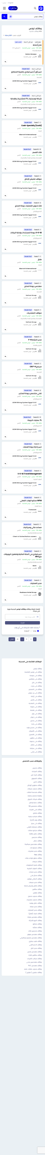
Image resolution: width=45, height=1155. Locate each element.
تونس (4, 3)
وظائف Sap (38, 854)
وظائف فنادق (37, 813)
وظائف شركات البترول (35, 799)
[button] (35, 8)
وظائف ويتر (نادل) (36, 820)
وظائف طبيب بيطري (35, 941)
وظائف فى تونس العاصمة (33, 672)
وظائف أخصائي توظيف (34, 879)
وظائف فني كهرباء (35, 809)
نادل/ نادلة (37, 45)
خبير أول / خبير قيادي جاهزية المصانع (26, 72)
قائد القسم (37, 152)
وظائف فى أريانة (36, 696)
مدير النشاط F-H (35, 339)
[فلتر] (11, 17)
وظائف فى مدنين (36, 721)
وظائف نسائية (37, 927)
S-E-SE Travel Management (30, 473)
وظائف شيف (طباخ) (35, 913)
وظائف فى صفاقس (35, 679)
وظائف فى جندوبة (36, 741)
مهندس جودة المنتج (33, 286)
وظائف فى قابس (36, 700)
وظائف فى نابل (37, 682)
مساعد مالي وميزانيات (32, 527)
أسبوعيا (26, 631)
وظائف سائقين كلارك (35, 955)
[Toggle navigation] (4, 8)
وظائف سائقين (37, 889)
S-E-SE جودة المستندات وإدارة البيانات (26, 232)
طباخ (40, 259)
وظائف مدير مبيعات (35, 882)
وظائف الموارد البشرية (34, 868)
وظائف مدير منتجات (35, 872)
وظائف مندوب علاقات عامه (33, 969)
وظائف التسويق (36, 778)
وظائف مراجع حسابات (35, 830)
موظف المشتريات (34, 313)
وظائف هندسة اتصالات (34, 792)
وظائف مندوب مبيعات (34, 789)
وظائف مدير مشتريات (35, 851)
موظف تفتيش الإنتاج (33, 179)
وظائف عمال (38, 841)
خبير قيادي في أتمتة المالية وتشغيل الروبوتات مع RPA (23, 555)
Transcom (32, 510)
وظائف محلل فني (36, 875)
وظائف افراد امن (36, 775)
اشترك (22, 623)
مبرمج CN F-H (36, 366)
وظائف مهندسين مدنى (34, 962)
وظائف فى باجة (36, 724)
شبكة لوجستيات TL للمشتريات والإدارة (26, 98)
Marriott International (27, 135)
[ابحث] (4, 16)
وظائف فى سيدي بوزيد (34, 727)
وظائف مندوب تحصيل (35, 896)
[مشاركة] (5, 62)
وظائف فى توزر (37, 714)
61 (17, 639)
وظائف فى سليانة (36, 748)
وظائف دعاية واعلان (35, 803)
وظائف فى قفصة (36, 710)
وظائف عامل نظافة (35, 834)
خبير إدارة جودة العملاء (32, 447)
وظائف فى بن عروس (35, 693)
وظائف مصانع (37, 924)
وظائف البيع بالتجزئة (35, 920)
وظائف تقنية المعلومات (34, 865)
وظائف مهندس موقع (35, 934)
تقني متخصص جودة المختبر (30, 393)
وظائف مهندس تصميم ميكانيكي (31, 938)
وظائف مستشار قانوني (34, 827)
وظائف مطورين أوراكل (34, 785)
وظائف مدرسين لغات (35, 931)
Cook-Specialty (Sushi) (31, 125)
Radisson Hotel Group (28, 592)
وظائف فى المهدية (35, 703)
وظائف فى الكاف (36, 745)
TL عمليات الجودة (35, 420)
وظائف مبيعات (37, 861)
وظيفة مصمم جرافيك (35, 796)
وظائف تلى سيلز (36, 823)
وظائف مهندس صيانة (35, 917)
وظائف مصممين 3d (35, 806)
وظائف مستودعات (36, 848)
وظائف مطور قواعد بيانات (33, 858)
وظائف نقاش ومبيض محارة (33, 886)
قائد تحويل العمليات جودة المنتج (28, 205)
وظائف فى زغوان (36, 717)
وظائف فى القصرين (35, 734)
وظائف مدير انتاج (36, 948)
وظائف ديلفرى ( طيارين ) (33, 972)
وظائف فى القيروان (35, 731)
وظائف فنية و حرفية (35, 816)
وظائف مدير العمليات (35, 910)
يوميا (34, 631)
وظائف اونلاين (37, 893)
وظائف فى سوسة (36, 675)
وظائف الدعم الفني (35, 945)
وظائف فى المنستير (35, 689)
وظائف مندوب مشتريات (34, 900)
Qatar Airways (30, 54)
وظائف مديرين (37, 768)
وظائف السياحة (37, 771)
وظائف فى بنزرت (36, 686)
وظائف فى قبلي (36, 752)
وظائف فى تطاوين (36, 738)
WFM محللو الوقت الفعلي (31, 500)
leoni (34, 566)
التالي (12, 639)
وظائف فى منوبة (36, 707)
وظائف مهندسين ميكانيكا (33, 844)
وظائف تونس (37, 669)
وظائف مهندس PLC (35, 965)
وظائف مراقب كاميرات (34, 958)
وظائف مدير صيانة (36, 906)
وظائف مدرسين (37, 837)
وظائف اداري (37, 782)
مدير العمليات (36, 583)
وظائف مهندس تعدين (34, 952)
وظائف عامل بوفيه (35, 903)
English (10, 3)
